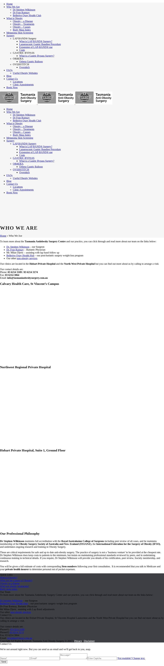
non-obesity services (27, 258)
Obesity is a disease (10, 583)
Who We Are (13, 6)
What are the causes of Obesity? (16, 580)
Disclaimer (89, 641)
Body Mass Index (22, 29)
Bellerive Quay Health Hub (20, 255)
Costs (22, 50)
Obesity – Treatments (23, 24)
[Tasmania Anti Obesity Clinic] (56, 103)
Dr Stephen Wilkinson (24, 9)
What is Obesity (14, 18)
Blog (8, 76)
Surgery (10, 35)
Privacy (78, 641)
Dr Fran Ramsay (21, 12)
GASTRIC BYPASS (23, 158)
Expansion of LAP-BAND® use (36, 47)
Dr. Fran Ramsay (15, 249)
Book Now (12, 87)
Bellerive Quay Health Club (27, 15)
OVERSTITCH (21, 169)
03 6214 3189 (17, 629)
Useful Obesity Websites (25, 73)
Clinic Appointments (23, 84)
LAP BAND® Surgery (24, 143)
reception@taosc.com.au (19, 638)
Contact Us (12, 78)
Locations (18, 81)
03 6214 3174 (17, 632)
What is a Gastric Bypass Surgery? (36, 55)
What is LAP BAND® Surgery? (35, 41)
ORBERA (18, 163)
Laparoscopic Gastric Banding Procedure (40, 44)
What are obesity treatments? (14, 586)
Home (9, 4)
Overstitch (24, 67)
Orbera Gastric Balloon (31, 61)
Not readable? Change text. (131, 658)
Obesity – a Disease (23, 21)
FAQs (9, 70)
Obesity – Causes (21, 27)
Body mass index (8, 589)
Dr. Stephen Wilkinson (17, 246)
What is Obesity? (8, 577)
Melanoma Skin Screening (19, 32)
